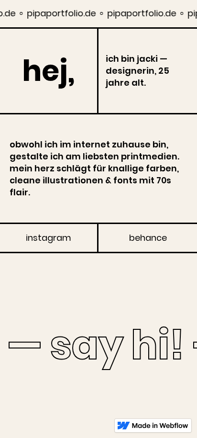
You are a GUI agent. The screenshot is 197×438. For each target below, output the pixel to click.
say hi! (115, 345)
